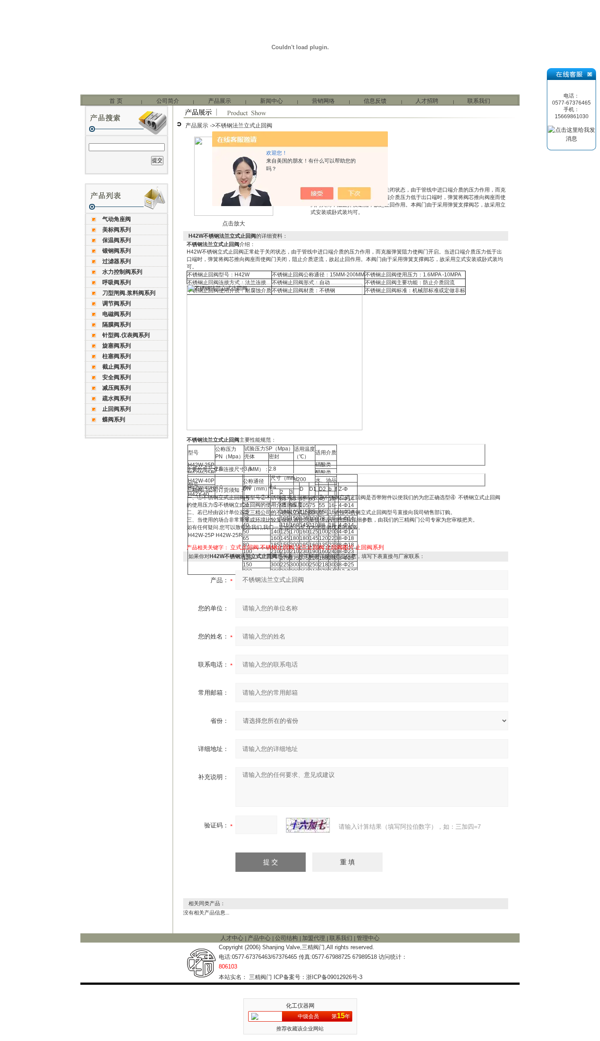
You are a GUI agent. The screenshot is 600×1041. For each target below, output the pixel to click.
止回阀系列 (116, 409)
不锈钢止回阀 (277, 547)
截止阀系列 (116, 366)
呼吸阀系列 (116, 282)
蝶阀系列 (113, 419)
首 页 (116, 101)
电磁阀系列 (116, 314)
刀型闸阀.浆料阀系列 (128, 293)
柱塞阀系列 (116, 356)
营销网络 (323, 101)
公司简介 (167, 101)
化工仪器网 (300, 1005)
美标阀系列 (116, 229)
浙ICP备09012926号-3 (334, 977)
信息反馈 (375, 101)
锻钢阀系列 (116, 250)
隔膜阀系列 (116, 324)
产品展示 (219, 101)
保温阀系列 (116, 240)
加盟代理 (314, 938)
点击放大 (233, 223)
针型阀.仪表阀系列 (126, 335)
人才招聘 (427, 101)
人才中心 (232, 938)
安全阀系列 (116, 377)
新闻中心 (271, 101)
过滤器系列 (116, 261)
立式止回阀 (244, 547)
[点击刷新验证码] (308, 825)
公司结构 (287, 938)
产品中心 (260, 938)
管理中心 (368, 938)
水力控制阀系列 (122, 271)
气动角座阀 (116, 219)
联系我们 (478, 101)
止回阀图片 (339, 547)
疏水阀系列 (116, 398)
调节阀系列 (116, 303)
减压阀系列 (116, 387)
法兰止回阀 (310, 547)
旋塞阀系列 (116, 345)
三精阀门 (260, 977)
